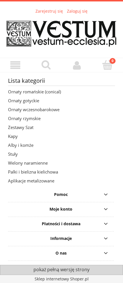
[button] (15, 65)
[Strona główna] (61, 32)
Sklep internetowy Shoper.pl (62, 279)
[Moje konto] (76, 65)
